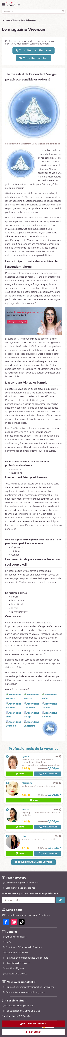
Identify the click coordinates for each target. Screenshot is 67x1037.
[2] (13, 795)
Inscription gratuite (35, 1024)
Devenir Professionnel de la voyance (25, 992)
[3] (13, 821)
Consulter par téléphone (34, 50)
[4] (13, 848)
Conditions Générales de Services (23, 947)
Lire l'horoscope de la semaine (21, 882)
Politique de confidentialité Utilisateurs (26, 958)
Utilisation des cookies (17, 963)
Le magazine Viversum (11, 20)
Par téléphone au (22, 1010)
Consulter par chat (35, 58)
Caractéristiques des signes (20, 888)
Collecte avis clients (16, 973)
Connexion (35, 1032)
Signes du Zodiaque (28, 20)
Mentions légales (14, 968)
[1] (13, 768)
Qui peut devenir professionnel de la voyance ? (30, 987)
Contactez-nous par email (19, 1005)
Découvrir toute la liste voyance (33, 862)
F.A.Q (8, 942)
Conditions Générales (17, 952)
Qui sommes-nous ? (16, 936)
